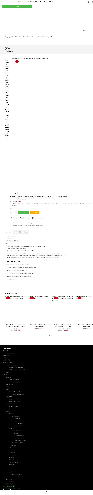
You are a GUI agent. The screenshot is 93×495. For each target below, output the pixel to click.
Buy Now (35, 212)
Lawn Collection (16, 416)
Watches (11, 464)
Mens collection (42, 37)
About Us (5, 350)
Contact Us (6, 358)
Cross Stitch (9, 404)
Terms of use (6, 355)
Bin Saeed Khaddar (19, 438)
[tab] (9, 232)
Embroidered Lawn (19, 421)
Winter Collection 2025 (15, 391)
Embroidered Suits (16, 430)
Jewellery (11, 457)
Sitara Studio (9, 396)
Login (17, 6)
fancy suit (20, 225)
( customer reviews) (20, 198)
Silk (10, 447)
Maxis (7, 372)
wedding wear (39, 225)
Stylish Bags (12, 460)
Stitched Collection (16, 37)
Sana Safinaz (9, 384)
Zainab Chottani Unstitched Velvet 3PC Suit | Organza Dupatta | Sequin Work (15, 326)
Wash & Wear (18, 477)
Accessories (9, 450)
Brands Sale (26, 37)
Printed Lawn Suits (16, 382)
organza (25, 225)
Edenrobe (8, 387)
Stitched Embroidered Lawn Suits (17, 370)
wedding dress (31, 225)
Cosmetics (12, 452)
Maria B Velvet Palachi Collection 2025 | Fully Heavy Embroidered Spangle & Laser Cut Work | (63, 326)
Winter (10, 428)
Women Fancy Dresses (22, 223)
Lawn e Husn (18, 426)
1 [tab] (49, 335)
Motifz (7, 389)
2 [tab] (51, 335)
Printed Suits (15, 433)
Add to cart (23, 212)
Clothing (8, 50)
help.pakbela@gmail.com (13, 488)
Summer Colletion (13, 406)
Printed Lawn (18, 418)
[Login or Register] (51, 37)
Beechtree (8, 377)
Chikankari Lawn (19, 423)
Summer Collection (14, 379)
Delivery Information (8, 353)
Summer (11, 413)
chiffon (15, 225)
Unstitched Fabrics (16, 474)
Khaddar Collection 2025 (18, 394)
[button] (69, 31)
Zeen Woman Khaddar (20, 440)
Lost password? (17, 10)
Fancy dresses (9, 51)
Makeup (14, 455)
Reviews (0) (17, 232)
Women (34, 37)
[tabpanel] (15, 314)
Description (9, 232)
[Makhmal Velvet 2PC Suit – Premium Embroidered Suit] (39, 309)
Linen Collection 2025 (17, 443)
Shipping (25, 232)
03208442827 (10, 486)
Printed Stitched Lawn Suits (16, 367)
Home (6, 47)
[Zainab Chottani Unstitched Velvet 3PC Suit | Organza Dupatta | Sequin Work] (15, 309)
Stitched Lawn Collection (12, 365)
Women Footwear (13, 462)
